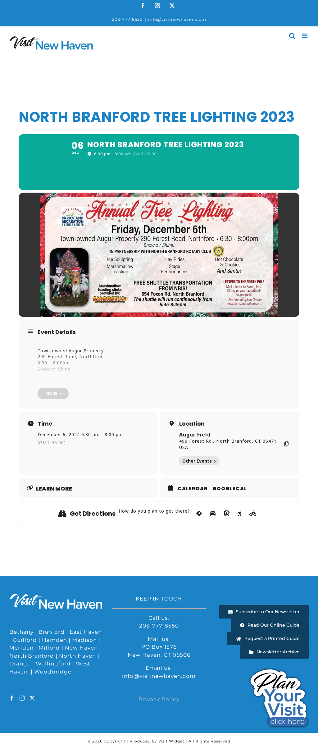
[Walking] (240, 513)
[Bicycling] (253, 513)
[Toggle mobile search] (292, 36)
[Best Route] (199, 513)
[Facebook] (12, 698)
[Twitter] (32, 698)
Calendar (193, 489)
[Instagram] (22, 698)
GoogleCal (229, 489)
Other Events (197, 461)
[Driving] (213, 513)
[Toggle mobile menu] (305, 36)
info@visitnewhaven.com (177, 19)
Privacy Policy (159, 699)
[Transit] (226, 513)
